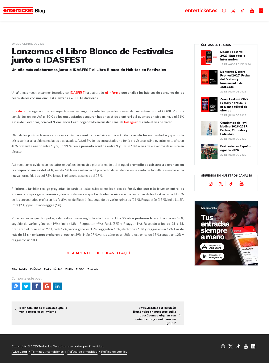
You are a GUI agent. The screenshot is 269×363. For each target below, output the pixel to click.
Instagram (131, 122)
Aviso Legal (20, 352)
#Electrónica (53, 268)
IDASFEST (77, 92)
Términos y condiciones (47, 352)
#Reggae (92, 268)
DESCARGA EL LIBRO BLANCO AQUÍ (98, 252)
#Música (35, 268)
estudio (21, 111)
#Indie (69, 268)
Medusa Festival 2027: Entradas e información (232, 55)
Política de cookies (114, 352)
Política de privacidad (82, 352)
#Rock (80, 268)
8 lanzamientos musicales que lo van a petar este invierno (43, 309)
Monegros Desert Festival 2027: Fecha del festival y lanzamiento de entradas (235, 79)
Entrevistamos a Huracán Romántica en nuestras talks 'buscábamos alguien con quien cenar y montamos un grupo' (154, 315)
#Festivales (19, 268)
